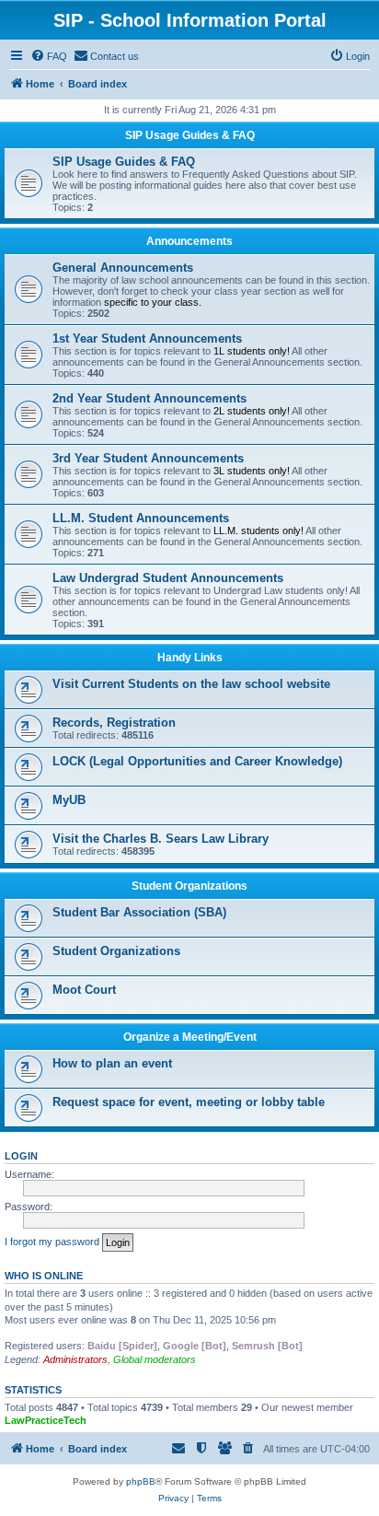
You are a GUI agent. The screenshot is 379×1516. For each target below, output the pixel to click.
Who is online (44, 1275)
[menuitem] (48, 56)
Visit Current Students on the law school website (191, 684)
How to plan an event (112, 1063)
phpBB (140, 1481)
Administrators (75, 1359)
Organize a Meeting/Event (190, 1037)
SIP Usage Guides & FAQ (190, 135)
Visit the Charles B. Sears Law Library (160, 838)
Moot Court (84, 990)
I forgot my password (52, 1241)
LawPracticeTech (45, 1420)
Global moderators (154, 1359)
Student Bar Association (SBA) (139, 912)
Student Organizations (189, 886)
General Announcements (122, 267)
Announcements (189, 241)
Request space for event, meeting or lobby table (188, 1102)
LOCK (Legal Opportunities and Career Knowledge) (197, 761)
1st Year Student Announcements (147, 338)
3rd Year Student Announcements (148, 458)
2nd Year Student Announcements (149, 398)
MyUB (69, 800)
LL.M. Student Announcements (140, 518)
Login (21, 1155)
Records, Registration (114, 722)
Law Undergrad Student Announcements (167, 578)
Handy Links (190, 657)
